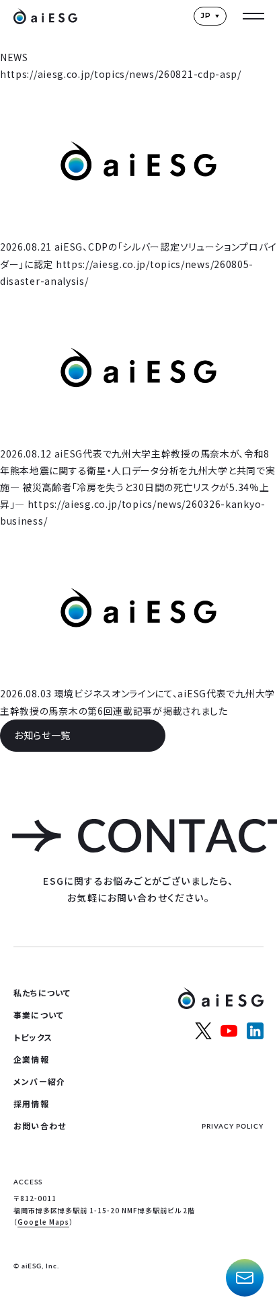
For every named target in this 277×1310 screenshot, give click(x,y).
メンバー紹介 (39, 1081)
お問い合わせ (39, 1125)
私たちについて (42, 992)
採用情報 (31, 1103)
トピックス (32, 1037)
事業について (38, 1014)
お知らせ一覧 (42, 735)
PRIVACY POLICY (233, 1126)
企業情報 (31, 1059)
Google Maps (43, 1222)
